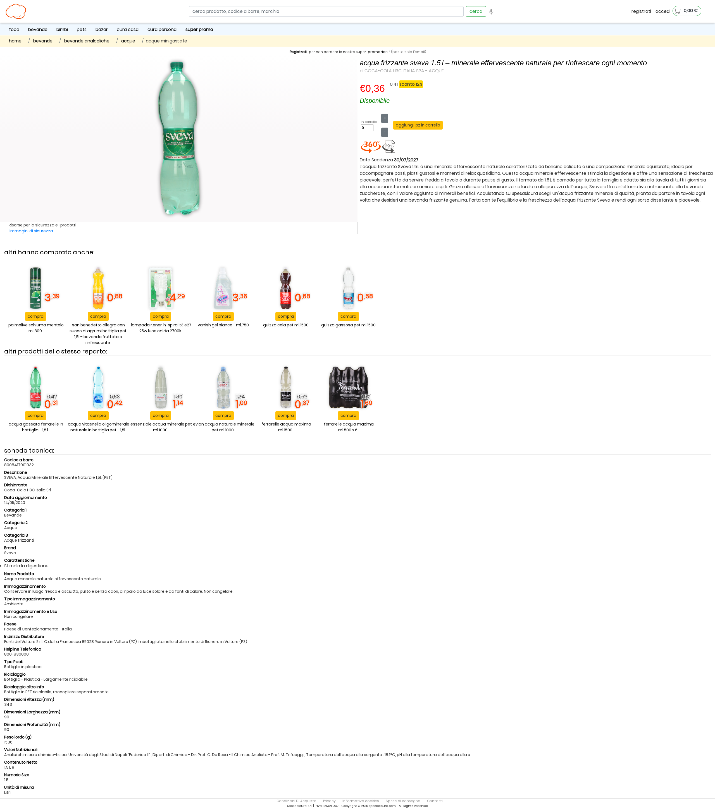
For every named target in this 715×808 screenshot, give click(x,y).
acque (128, 41)
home (15, 41)
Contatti (435, 801)
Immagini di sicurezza (31, 231)
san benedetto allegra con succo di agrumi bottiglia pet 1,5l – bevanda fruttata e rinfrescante (98, 333)
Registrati (298, 51)
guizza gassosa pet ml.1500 (348, 325)
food (14, 29)
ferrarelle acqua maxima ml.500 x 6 (349, 427)
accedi (663, 11)
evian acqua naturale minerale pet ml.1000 (223, 427)
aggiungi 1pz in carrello (418, 125)
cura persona (162, 29)
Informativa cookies (360, 801)
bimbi (62, 29)
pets (82, 29)
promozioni (378, 51)
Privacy (329, 801)
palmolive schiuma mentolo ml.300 (36, 328)
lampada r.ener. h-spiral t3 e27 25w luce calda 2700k (161, 328)
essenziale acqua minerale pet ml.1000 (161, 427)
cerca (475, 11)
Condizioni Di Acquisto (296, 801)
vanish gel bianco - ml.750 (223, 325)
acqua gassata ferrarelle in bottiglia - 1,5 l (36, 427)
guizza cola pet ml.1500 (286, 325)
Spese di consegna (403, 801)
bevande (37, 29)
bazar (102, 29)
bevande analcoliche (86, 41)
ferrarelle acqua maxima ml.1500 (286, 427)
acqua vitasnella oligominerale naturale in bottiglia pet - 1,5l (98, 427)
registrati (641, 11)
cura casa (128, 29)
